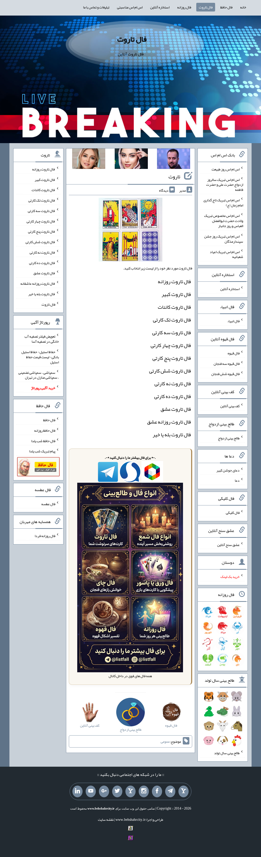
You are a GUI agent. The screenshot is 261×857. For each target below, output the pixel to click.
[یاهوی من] (183, 791)
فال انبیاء (233, 321)
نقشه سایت (106, 819)
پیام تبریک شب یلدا (42, 451)
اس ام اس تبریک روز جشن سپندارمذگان (223, 239)
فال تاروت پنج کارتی (171, 358)
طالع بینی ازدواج (229, 438)
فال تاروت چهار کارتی (171, 345)
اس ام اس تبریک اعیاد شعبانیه (226, 254)
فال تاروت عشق (176, 409)
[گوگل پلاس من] (104, 791)
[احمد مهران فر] (173, 159)
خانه (243, 7)
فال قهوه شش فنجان (225, 373)
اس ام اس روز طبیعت (226, 169)
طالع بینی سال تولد (227, 752)
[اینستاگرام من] (144, 791)
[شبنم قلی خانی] (88, 159)
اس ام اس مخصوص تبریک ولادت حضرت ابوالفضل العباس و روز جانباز (223, 220)
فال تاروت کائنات (174, 307)
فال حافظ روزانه (44, 430)
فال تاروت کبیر (176, 294)
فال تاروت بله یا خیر (172, 434)
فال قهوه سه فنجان (227, 363)
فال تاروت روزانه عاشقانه (37, 283)
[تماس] (130, 791)
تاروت (174, 176)
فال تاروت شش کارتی (170, 371)
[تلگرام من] (170, 791)
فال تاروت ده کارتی (172, 396)
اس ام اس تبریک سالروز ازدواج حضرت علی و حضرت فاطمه (224, 184)
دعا (237, 480)
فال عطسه (48, 503)
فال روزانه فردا (45, 535)
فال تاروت (206, 7)
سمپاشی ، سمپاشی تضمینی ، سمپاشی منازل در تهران (38, 375)
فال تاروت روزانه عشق (169, 422)
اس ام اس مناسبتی (129, 7)
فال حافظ (226, 7)
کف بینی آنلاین (230, 405)
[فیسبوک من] (157, 791)
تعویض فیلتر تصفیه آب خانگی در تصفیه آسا (41, 339)
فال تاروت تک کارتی (172, 320)
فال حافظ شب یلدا (43, 440)
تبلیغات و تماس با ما (96, 7)
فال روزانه (184, 7)
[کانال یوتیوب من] (91, 791)
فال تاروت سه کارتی (171, 332)
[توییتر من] (117, 791)
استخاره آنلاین (159, 7)
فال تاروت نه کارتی (172, 383)
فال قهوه (234, 353)
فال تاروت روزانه (174, 281)
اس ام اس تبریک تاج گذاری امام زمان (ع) (223, 202)
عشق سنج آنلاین (228, 544)
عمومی (165, 741)
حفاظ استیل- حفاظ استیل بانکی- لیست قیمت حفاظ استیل (40, 357)
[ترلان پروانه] (131, 159)
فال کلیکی (233, 512)
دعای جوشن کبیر (228, 470)
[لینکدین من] (77, 791)
